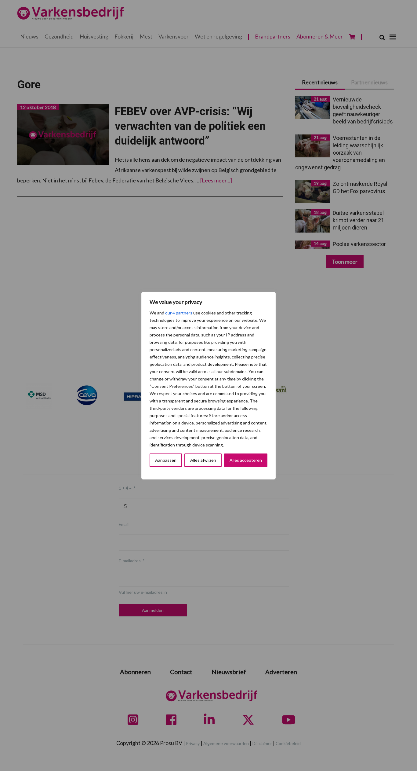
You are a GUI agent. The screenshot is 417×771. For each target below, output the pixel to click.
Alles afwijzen (203, 460)
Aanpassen (165, 460)
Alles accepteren (246, 460)
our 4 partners (178, 312)
